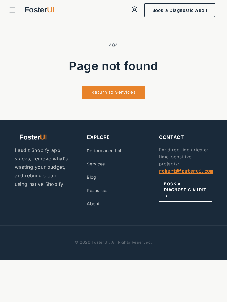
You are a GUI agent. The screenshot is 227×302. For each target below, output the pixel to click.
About (93, 203)
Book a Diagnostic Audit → (185, 189)
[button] (12, 10)
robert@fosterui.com (186, 171)
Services (96, 163)
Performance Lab (105, 150)
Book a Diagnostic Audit (179, 10)
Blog (91, 177)
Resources (97, 190)
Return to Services (113, 92)
